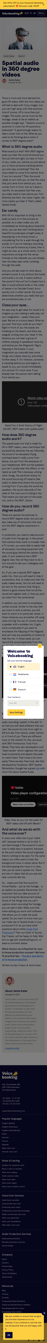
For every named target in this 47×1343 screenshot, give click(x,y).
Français (22, 682)
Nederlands (23, 674)
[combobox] (23, 703)
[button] (23, 4)
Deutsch (22, 689)
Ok (8, 1335)
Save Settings (16, 712)
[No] (44, 1313)
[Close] (40, 646)
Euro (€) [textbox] (13, 703)
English (21, 666)
